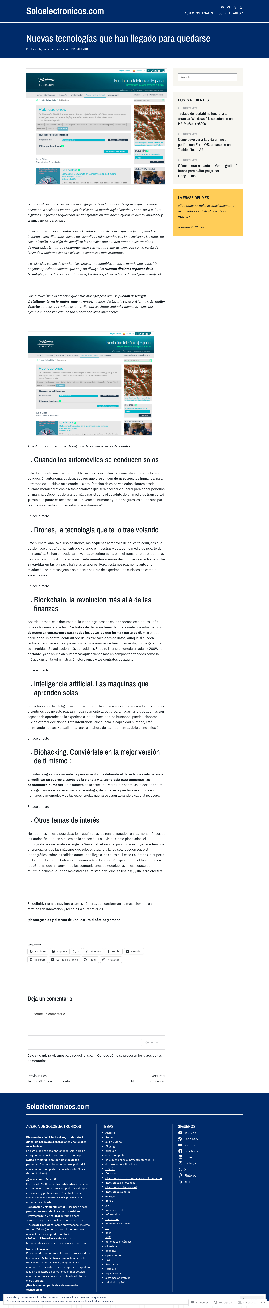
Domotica (111, 1173)
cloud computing (115, 1155)
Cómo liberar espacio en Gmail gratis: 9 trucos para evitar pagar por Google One (207, 170)
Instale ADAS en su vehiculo (49, 1081)
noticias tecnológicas (118, 1241)
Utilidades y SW (114, 1282)
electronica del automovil (121, 1187)
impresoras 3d (114, 1210)
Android (110, 1132)
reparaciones (113, 1273)
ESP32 (109, 1200)
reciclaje (110, 1269)
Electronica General (117, 1191)
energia (110, 1196)
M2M (108, 1237)
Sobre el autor (231, 13)
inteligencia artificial (118, 1223)
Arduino (110, 1137)
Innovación (112, 1219)
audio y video (113, 1142)
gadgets (110, 1205)
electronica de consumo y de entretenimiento (133, 1178)
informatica (112, 1214)
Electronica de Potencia (119, 1182)
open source (113, 1255)
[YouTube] (222, 7)
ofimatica (111, 1246)
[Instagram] (241, 7)
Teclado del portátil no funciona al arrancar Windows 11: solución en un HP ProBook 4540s (205, 118)
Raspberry (111, 1264)
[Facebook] (228, 7)
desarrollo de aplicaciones (121, 1164)
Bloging (110, 1146)
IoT (107, 1228)
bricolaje (110, 1151)
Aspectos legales (199, 13)
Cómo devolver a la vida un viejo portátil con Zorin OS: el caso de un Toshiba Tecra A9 (204, 144)
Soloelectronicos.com (65, 10)
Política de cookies (103, 1300)
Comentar (151, 1042)
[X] (235, 7)
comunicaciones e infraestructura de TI (129, 1160)
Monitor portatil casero (148, 1081)
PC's (108, 1260)
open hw (110, 1250)
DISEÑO (110, 1169)
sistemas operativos (117, 1278)
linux (108, 1232)
